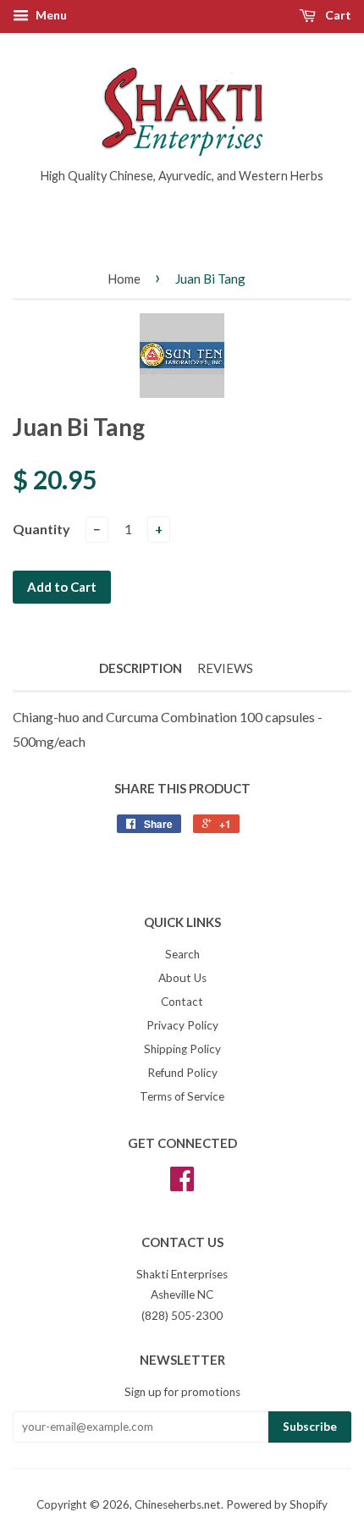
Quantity (41, 529)
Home (124, 278)
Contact (182, 1001)
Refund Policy (182, 1072)
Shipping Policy (182, 1049)
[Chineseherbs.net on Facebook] (182, 1184)
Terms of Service (182, 1096)
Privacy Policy (182, 1025)
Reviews (225, 668)
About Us (182, 978)
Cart (337, 15)
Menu (50, 15)
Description (140, 668)
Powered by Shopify (277, 1504)
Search (182, 954)
